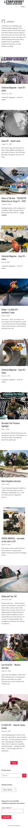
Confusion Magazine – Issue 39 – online (13, 258)
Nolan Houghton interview (11, 481)
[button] (16, 6)
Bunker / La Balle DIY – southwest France (10, 311)
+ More (14, 763)
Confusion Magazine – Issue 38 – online (13, 89)
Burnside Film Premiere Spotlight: (10, 425)
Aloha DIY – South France (10, 140)
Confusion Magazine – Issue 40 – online (13, 371)
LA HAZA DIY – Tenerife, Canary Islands (13, 726)
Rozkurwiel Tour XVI (9, 596)
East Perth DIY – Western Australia (11, 666)
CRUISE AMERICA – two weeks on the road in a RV (12, 540)
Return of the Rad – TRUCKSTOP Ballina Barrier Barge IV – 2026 (13, 200)
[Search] (24, 776)
